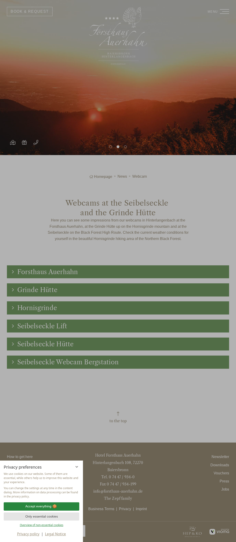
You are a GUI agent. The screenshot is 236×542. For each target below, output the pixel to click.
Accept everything (38, 506)
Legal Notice (55, 533)
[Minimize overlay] (77, 467)
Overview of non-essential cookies (41, 525)
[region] (41, 485)
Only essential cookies (41, 516)
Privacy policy (28, 533)
